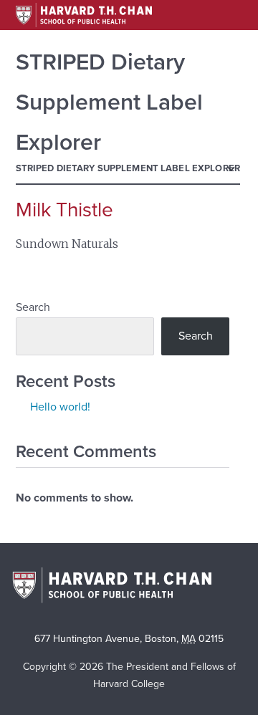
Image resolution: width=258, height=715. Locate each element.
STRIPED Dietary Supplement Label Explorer (128, 168)
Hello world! (60, 407)
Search (33, 307)
